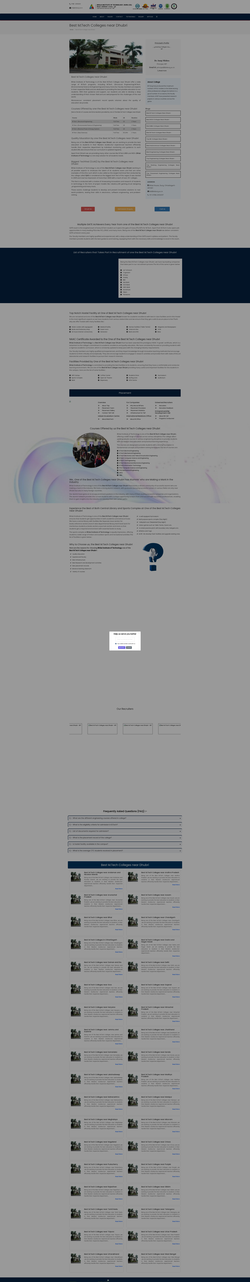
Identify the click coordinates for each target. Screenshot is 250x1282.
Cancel (129, 647)
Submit (122, 647)
